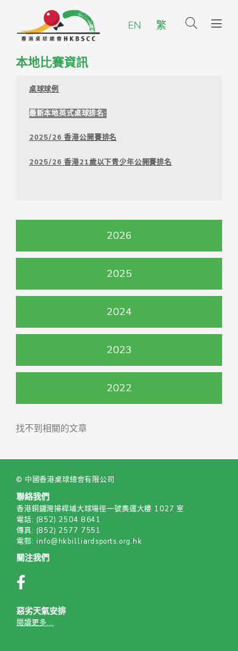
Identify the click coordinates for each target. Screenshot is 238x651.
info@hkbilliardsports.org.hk (89, 541)
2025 (119, 274)
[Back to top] (205, 620)
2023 (119, 350)
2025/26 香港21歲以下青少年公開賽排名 (100, 162)
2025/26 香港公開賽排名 (73, 137)
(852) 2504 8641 (68, 520)
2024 (119, 312)
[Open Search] (191, 24)
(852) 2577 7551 (68, 530)
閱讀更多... (35, 623)
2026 (119, 236)
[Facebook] (28, 584)
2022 (119, 388)
